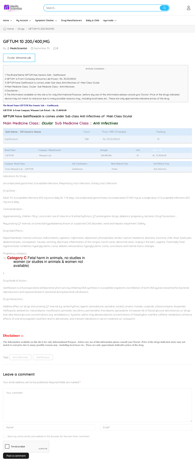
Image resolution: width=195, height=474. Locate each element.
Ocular (11, 57)
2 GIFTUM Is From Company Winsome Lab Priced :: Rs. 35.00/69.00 (40, 78)
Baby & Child (92, 20)
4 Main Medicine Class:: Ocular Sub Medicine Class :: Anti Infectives (40, 86)
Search (164, 8)
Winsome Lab (23, 57)
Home (6, 20)
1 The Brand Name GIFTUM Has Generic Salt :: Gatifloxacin (35, 74)
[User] (189, 8)
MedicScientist (18, 48)
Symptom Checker (44, 20)
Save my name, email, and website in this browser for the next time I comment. (48, 436)
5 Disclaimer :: (12, 90)
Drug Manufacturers (71, 20)
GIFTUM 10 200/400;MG (26, 41)
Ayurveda (108, 20)
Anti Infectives (20, 357)
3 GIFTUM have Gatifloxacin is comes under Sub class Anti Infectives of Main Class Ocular (52, 82)
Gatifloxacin (43, 357)
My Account (22, 20)
